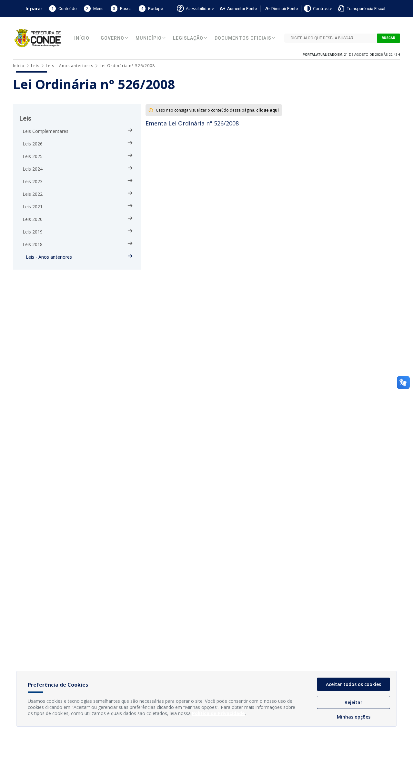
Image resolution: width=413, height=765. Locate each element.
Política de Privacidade (218, 713)
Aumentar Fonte (242, 8)
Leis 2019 (33, 232)
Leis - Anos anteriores (49, 257)
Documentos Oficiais (243, 38)
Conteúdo (64, 8)
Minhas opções (353, 717)
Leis (35, 65)
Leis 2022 (33, 194)
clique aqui (267, 110)
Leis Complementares (45, 131)
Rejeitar (353, 702)
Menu (95, 8)
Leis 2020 (33, 219)
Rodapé (152, 8)
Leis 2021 (33, 207)
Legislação (188, 38)
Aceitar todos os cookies (353, 684)
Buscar (388, 38)
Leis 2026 (33, 144)
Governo (112, 38)
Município (149, 38)
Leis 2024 (33, 169)
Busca (122, 8)
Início (81, 38)
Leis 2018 (33, 244)
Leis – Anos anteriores (69, 65)
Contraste (322, 8)
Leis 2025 (33, 156)
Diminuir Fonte (284, 8)
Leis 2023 (33, 181)
